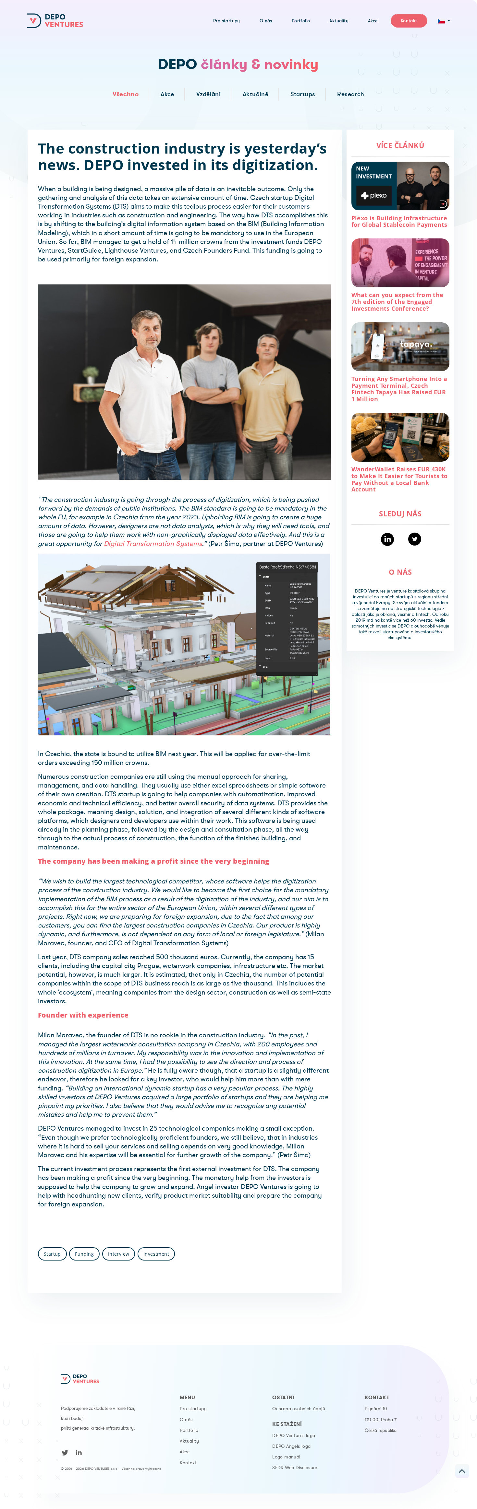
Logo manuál (286, 1456)
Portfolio (189, 1430)
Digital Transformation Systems (153, 543)
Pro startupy (193, 1408)
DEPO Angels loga (291, 1446)
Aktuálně (255, 94)
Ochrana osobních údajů (298, 1408)
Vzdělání (208, 94)
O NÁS (400, 572)
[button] (444, 20)
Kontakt (188, 1462)
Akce (167, 94)
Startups (302, 94)
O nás (186, 1419)
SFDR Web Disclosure (294, 1467)
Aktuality (189, 1441)
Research (350, 94)
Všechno (126, 94)
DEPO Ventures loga (293, 1435)
